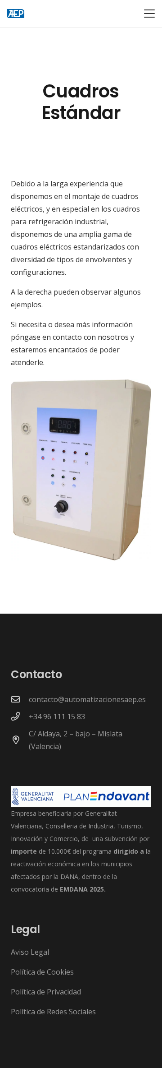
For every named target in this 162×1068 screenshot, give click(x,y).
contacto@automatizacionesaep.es (87, 699)
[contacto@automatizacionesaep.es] (20, 699)
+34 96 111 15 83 (57, 716)
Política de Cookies (42, 972)
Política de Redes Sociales (53, 1012)
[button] (149, 13)
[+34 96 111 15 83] (20, 716)
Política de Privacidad (46, 992)
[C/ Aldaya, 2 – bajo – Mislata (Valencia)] (20, 739)
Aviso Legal (30, 952)
